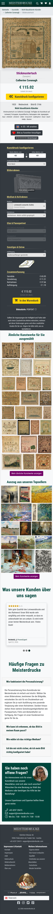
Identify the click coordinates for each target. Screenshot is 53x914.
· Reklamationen (9, 865)
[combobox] (26, 164)
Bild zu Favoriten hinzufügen (28, 132)
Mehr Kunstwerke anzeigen (26, 576)
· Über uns (7, 868)
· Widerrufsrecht (9, 862)
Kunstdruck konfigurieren (28, 96)
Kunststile (15, 10)
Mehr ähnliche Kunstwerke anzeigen (26, 473)
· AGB (6, 856)
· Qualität (31, 856)
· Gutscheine (32, 865)
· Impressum (8, 853)
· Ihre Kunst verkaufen (36, 853)
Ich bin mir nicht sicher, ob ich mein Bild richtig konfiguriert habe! (25, 750)
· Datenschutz (9, 859)
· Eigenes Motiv (33, 850)
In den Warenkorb (28, 300)
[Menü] (3, 3)
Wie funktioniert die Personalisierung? (24, 681)
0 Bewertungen (31, 138)
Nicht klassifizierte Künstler (31, 10)
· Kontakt (7, 850)
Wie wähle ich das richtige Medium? (23, 739)
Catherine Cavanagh (12, 13)
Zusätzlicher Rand (13, 161)
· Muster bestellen (34, 868)
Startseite (5, 10)
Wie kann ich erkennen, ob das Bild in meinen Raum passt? (24, 728)
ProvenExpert (22, 640)
